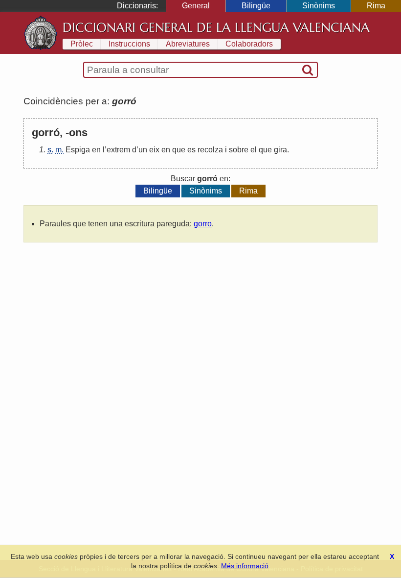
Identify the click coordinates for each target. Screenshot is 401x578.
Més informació (244, 566)
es (191, 149)
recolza (210, 149)
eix (154, 149)
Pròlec (81, 44)
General (196, 5)
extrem (118, 149)
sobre (238, 149)
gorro (203, 223)
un (142, 149)
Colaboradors (249, 44)
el (253, 149)
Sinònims (318, 5)
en (96, 149)
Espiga (78, 149)
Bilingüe (256, 5)
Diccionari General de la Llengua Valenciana (216, 27)
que (178, 149)
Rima (376, 5)
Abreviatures (188, 44)
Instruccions (129, 44)
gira (280, 149)
